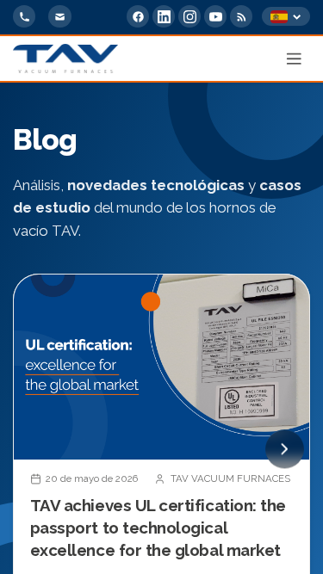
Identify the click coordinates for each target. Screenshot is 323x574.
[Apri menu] (294, 58)
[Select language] (286, 17)
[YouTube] (215, 16)
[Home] (65, 58)
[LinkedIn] (163, 16)
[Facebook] (138, 16)
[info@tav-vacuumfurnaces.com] (59, 16)
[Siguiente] (284, 448)
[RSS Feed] (241, 16)
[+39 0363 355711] (24, 16)
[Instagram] (189, 16)
